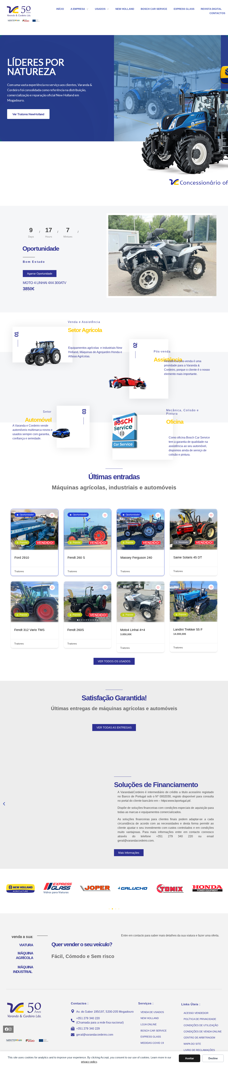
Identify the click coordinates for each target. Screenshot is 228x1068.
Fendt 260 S (76, 557)
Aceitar (189, 1058)
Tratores (19, 571)
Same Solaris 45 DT (187, 557)
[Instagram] (10, 1029)
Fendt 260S (75, 630)
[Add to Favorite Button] (52, 515)
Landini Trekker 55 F (188, 629)
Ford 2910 (21, 557)
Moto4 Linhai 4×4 (132, 630)
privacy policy (89, 1061)
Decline (213, 1058)
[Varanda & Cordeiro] (24, 11)
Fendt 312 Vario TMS (29, 630)
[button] (5, 102)
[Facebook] (6, 1029)
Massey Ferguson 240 (136, 557)
